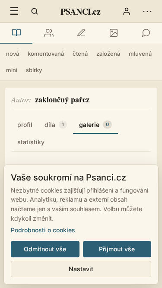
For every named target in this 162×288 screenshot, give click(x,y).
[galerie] (113, 33)
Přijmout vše (117, 249)
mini (11, 69)
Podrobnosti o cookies (43, 230)
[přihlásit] (126, 11)
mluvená (140, 53)
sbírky (34, 69)
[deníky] (81, 33)
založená (108, 53)
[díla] (16, 33)
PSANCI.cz (80, 11)
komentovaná (46, 53)
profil (24, 124)
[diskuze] (146, 33)
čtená (80, 53)
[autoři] (48, 33)
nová (12, 53)
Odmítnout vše (45, 249)
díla (54, 124)
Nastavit (81, 268)
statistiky (30, 142)
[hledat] (34, 11)
